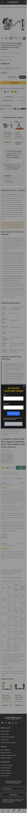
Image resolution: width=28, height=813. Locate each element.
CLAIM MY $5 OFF (13, 413)
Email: (4, 395)
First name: (6, 404)
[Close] (24, 386)
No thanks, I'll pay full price (13, 424)
